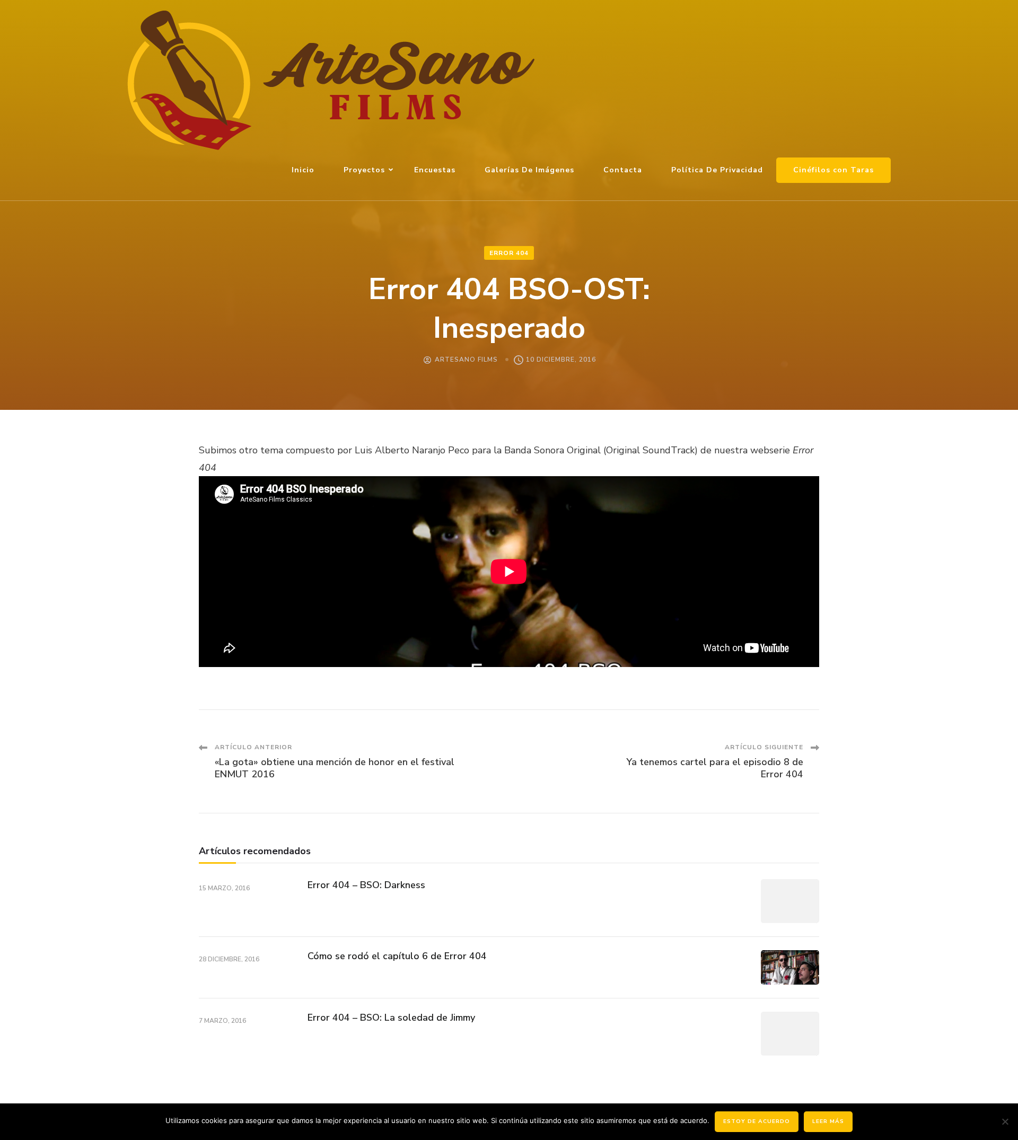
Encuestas (434, 170)
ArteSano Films (466, 359)
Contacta (622, 170)
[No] (1004, 1121)
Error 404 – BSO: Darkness (366, 885)
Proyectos (364, 170)
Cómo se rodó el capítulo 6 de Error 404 (397, 956)
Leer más (828, 1121)
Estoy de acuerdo (756, 1121)
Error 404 (509, 253)
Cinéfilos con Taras (833, 170)
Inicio (303, 170)
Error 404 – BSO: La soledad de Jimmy (391, 1017)
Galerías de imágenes (529, 170)
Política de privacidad (717, 170)
